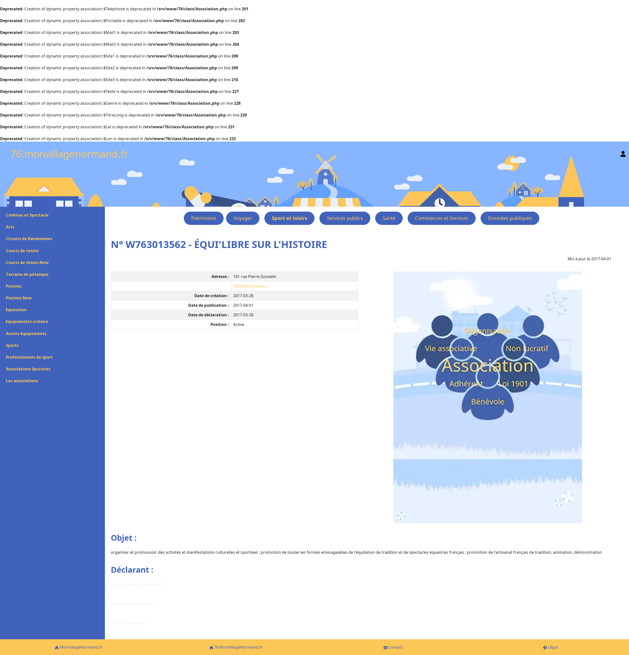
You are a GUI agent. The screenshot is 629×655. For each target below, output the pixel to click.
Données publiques (510, 218)
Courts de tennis (22, 250)
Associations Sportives (28, 369)
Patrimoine (203, 218)
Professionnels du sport (29, 357)
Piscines (14, 286)
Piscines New (19, 298)
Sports (12, 345)
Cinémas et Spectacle (27, 215)
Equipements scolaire (27, 321)
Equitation (16, 309)
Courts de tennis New (27, 262)
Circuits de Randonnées (29, 238)
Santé (389, 218)
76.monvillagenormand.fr (69, 153)
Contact (395, 647)
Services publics (345, 218)
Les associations (22, 380)
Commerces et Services (441, 218)
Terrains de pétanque (27, 274)
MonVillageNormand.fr (81, 647)
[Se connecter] (623, 153)
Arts (10, 227)
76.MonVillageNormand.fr (238, 647)
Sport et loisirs (289, 218)
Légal (552, 647)
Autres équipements (26, 333)
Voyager (242, 218)
